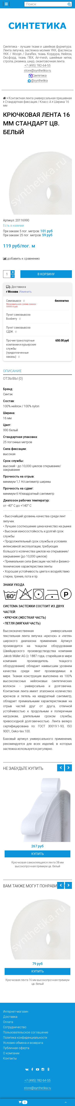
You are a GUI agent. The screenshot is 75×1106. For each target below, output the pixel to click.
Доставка (10, 1017)
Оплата (8, 1022)
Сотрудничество (14, 1027)
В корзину (46, 274)
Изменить (25, 291)
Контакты (10, 1058)
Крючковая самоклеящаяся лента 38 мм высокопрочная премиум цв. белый (38, 864)
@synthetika (39, 80)
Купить (37, 854)
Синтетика (39, 75)
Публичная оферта (16, 1048)
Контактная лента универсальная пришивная (40, 98)
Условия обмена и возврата (23, 1043)
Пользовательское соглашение (25, 1032)
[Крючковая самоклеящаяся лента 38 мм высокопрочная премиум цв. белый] (37, 809)
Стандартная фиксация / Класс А (28, 102)
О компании (11, 1053)
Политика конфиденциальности (25, 1037)
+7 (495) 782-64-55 (37, 65)
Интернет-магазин (15, 1011)
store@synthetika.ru (37, 70)
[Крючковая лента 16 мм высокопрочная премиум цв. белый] (37, 926)
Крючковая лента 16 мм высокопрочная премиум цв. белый (37, 981)
